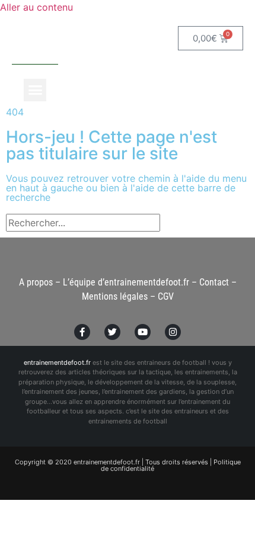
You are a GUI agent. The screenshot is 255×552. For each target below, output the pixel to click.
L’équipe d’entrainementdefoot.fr (126, 282)
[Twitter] (112, 332)
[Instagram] (173, 332)
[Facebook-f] (82, 332)
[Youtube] (143, 332)
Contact (214, 282)
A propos (36, 282)
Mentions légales (115, 296)
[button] (35, 90)
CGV (166, 296)
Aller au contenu (36, 7)
